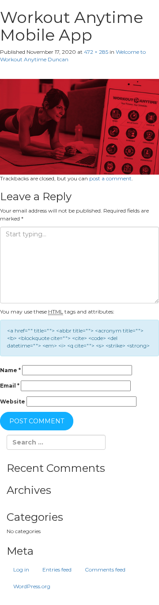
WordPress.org (31, 586)
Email (9, 385)
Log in (21, 569)
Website (12, 401)
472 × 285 (96, 52)
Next (10, 75)
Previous (17, 67)
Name (10, 370)
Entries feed (57, 569)
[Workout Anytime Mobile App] (79, 126)
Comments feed (105, 569)
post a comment (110, 178)
